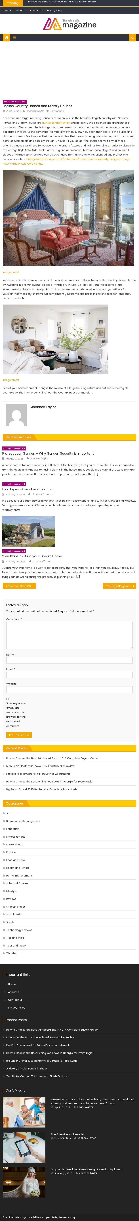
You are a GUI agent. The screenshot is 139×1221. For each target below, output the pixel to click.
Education (12, 829)
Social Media (14, 914)
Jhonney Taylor (35, 111)
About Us (21, 10)
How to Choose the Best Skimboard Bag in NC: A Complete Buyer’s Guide (52, 758)
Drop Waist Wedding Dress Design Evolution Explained (86, 1169)
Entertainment (15, 837)
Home (8, 10)
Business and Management (23, 821)
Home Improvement (15, 101)
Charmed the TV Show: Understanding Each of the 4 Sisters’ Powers (21, 586)
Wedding (12, 953)
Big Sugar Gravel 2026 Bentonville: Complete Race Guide (41, 789)
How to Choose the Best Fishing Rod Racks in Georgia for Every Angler (49, 781)
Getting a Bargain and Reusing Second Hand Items (121, 586)
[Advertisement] (69, 68)
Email (10, 669)
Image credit (11, 272)
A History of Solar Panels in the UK (27, 1068)
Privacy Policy (54, 10)
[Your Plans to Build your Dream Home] (69, 531)
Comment (14, 619)
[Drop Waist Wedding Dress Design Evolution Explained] (24, 1182)
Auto (9, 813)
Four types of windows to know (27, 489)
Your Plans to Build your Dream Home (32, 556)
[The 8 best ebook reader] (24, 1147)
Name (11, 654)
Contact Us (36, 10)
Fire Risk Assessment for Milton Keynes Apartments (60, 3)
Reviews (11, 899)
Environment (14, 844)
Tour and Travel (16, 945)
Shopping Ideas (16, 907)
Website (11, 684)
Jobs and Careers (17, 883)
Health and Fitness (18, 868)
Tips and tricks (15, 938)
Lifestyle (11, 891)
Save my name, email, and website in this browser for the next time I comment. (16, 714)
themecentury (67, 1217)
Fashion (11, 852)
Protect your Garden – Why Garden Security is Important (48, 453)
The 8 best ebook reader (67, 1134)
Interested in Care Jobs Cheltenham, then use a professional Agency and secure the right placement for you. (92, 1101)
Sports (10, 922)
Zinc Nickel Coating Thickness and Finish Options (37, 1076)
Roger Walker (85, 1107)
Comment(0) (57, 111)
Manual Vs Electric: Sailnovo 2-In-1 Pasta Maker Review (40, 766)
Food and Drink (15, 860)
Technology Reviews (19, 930)
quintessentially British (56, 123)
